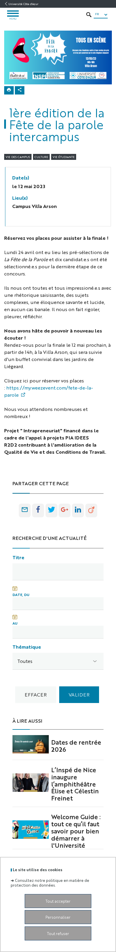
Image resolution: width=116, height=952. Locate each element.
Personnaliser (58, 917)
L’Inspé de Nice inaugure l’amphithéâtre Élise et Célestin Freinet (75, 783)
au (15, 623)
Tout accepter (58, 901)
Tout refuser (58, 933)
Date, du (20, 594)
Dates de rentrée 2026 (76, 745)
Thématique (26, 647)
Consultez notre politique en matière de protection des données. (50, 882)
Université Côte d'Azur (23, 4)
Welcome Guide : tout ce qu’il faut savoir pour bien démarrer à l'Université (76, 830)
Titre (18, 557)
